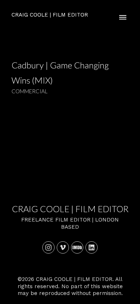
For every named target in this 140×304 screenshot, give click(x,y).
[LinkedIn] (91, 247)
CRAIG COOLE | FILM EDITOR (70, 209)
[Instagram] (48, 247)
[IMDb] (77, 247)
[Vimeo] (63, 247)
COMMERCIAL (29, 91)
